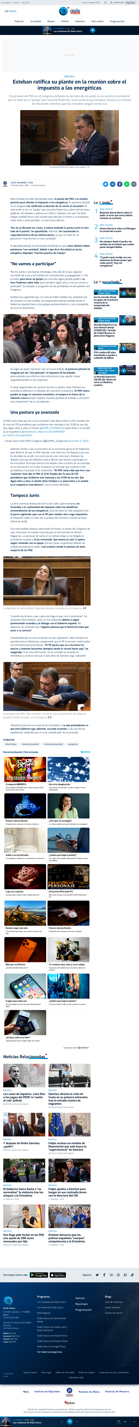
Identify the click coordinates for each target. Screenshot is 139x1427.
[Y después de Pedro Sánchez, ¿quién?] (24, 1124)
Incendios (16, 3)
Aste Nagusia (5, 3)
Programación (117, 21)
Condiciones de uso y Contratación (114, 1372)
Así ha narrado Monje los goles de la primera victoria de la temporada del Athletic (106, 303)
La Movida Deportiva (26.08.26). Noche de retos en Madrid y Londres (105, 381)
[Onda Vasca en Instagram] (118, 1275)
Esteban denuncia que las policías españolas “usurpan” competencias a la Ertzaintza (66, 1238)
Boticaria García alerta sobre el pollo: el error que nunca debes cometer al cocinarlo (116, 215)
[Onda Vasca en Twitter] (97, 1275)
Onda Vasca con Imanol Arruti (52, 1335)
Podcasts (19, 21)
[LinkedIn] (112, 184)
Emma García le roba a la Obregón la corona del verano (118, 230)
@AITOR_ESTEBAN (50, 428)
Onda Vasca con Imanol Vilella (52, 1341)
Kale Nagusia (43, 1312)
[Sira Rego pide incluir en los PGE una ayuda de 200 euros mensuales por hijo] (24, 1216)
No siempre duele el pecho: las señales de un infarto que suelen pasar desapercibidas (117, 244)
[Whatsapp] (126, 184)
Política (7, 1090)
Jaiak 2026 (25, 3)
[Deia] (26, 1391)
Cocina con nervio (114, 1312)
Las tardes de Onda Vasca (50, 1307)
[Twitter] (105, 184)
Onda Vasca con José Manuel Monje (51, 1320)
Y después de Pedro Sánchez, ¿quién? (21, 1144)
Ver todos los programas (49, 1352)
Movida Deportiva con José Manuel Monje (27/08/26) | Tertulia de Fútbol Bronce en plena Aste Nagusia (105, 330)
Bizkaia (51, 21)
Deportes (80, 21)
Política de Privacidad (65, 1372)
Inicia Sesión (119, 2)
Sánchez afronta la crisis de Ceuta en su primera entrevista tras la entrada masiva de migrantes (68, 1099)
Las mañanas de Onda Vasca (67, 31)
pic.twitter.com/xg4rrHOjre (17, 435)
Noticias (80, 1298)
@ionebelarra (29, 431)
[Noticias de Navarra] (117, 1391)
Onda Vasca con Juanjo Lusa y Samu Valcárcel (52, 1329)
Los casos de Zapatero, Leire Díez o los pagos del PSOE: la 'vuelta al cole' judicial (24, 1097)
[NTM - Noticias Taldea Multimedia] (69, 1391)
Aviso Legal (46, 1372)
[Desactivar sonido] (125, 1421)
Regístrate (130, 2)
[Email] (134, 184)
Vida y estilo (106, 209)
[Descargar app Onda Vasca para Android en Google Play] (39, 1274)
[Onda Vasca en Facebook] (104, 1275)
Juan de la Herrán (114, 1302)
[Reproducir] (92, 30)
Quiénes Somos (30, 1372)
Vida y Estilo (97, 21)
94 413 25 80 (12, 1317)
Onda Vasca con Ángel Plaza (51, 1346)
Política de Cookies (87, 1372)
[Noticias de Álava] (89, 1391)
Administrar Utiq (76, 1377)
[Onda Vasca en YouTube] (111, 1275)
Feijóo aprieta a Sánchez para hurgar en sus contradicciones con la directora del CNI (67, 1192)
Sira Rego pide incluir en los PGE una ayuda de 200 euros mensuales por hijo (23, 1238)
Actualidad (35, 21)
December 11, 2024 (78, 441)
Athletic (65, 21)
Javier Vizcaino (112, 1307)
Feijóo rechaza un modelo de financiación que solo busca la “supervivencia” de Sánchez (67, 1146)
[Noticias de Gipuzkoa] (47, 1391)
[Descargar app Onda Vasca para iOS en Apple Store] (58, 1274)
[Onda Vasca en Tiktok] (132, 1275)
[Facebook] (119, 184)
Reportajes (81, 1304)
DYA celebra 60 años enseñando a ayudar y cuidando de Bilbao (105, 355)
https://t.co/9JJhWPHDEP (51, 431)
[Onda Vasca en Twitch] (125, 1275)
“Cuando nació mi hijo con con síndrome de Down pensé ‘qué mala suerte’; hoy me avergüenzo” (116, 261)
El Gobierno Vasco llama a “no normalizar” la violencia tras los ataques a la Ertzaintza (23, 1192)
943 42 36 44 (12, 1328)
